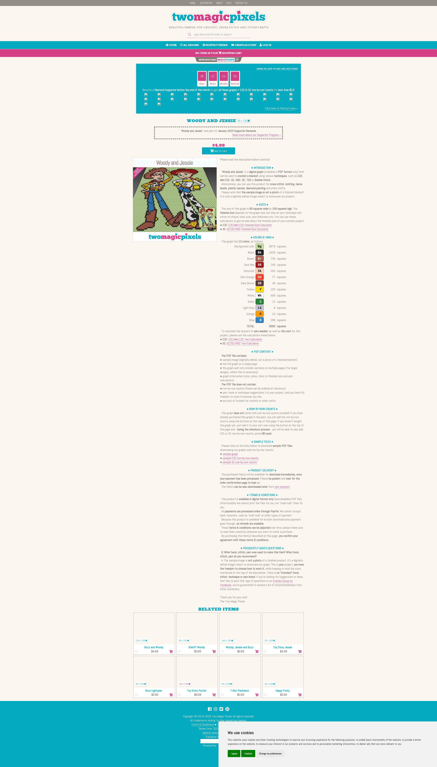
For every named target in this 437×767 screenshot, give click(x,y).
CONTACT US (241, 3)
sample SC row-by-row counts (240, 462)
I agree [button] (234, 753)
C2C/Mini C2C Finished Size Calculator (250, 225)
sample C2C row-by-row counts (240, 458)
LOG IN (266, 45)
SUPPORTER (206, 3)
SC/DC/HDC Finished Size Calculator (248, 229)
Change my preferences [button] (270, 753)
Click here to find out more (280, 108)
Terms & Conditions (202, 724)
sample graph (230, 454)
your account (282, 487)
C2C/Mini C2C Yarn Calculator (245, 339)
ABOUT (219, 3)
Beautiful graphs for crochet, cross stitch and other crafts (218, 27)
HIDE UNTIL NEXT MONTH (287, 69)
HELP (228, 3)
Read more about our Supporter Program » (256, 135)
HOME (192, 3)
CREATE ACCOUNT (245, 45)
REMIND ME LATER (264, 69)
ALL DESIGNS (190, 45)
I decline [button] (248, 753)
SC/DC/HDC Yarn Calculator (243, 343)
